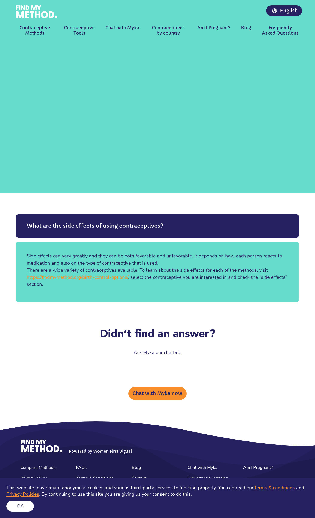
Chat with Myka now (157, 393)
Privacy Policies (22, 494)
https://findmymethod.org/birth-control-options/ (77, 277)
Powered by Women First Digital (100, 451)
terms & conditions (275, 488)
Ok (20, 506)
